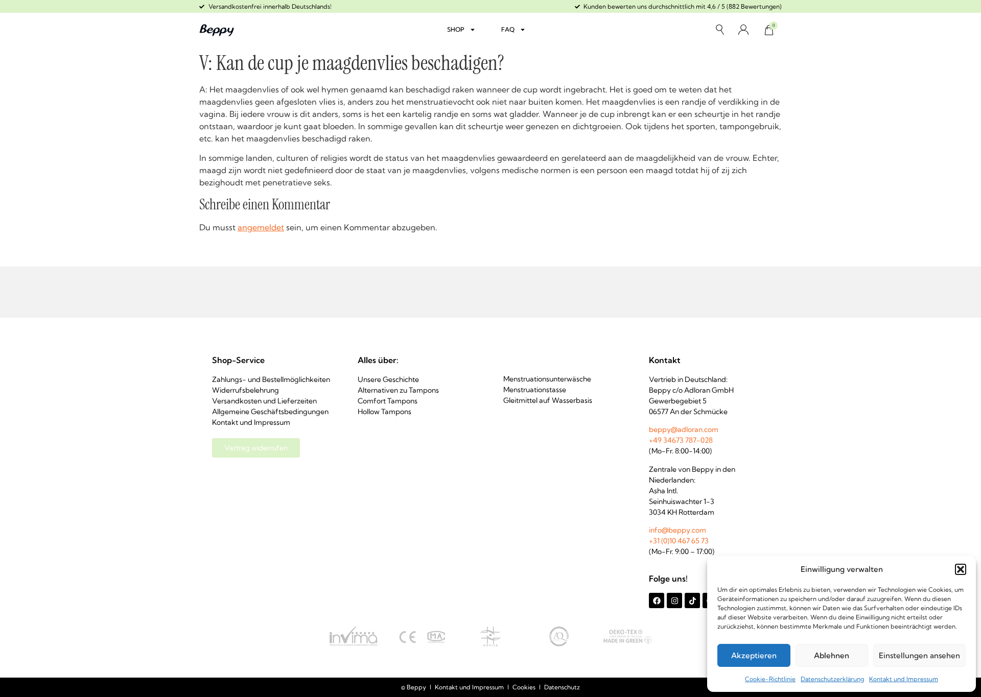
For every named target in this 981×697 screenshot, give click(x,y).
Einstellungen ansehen (919, 655)
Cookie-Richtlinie (770, 679)
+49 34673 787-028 (681, 440)
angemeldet (261, 227)
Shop (455, 29)
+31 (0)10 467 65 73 (679, 540)
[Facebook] (656, 600)
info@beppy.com (677, 530)
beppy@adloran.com (683, 429)
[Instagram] (674, 600)
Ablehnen (831, 655)
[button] (960, 569)
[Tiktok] (692, 600)
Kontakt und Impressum (903, 679)
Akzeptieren (754, 655)
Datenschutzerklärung (832, 679)
